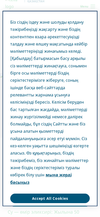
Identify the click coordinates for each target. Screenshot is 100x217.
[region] (50, 108)
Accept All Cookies (50, 198)
